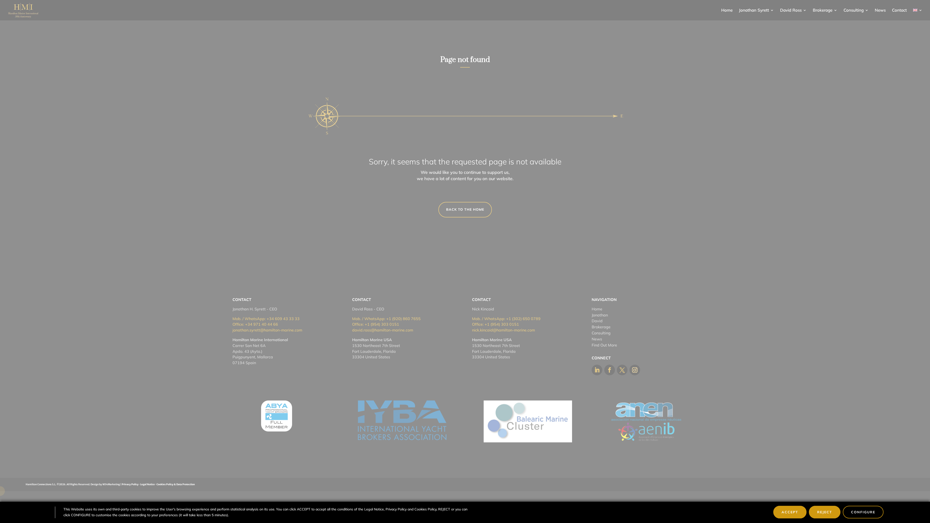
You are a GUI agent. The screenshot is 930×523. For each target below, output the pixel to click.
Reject (824, 512)
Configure (863, 512)
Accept (790, 512)
